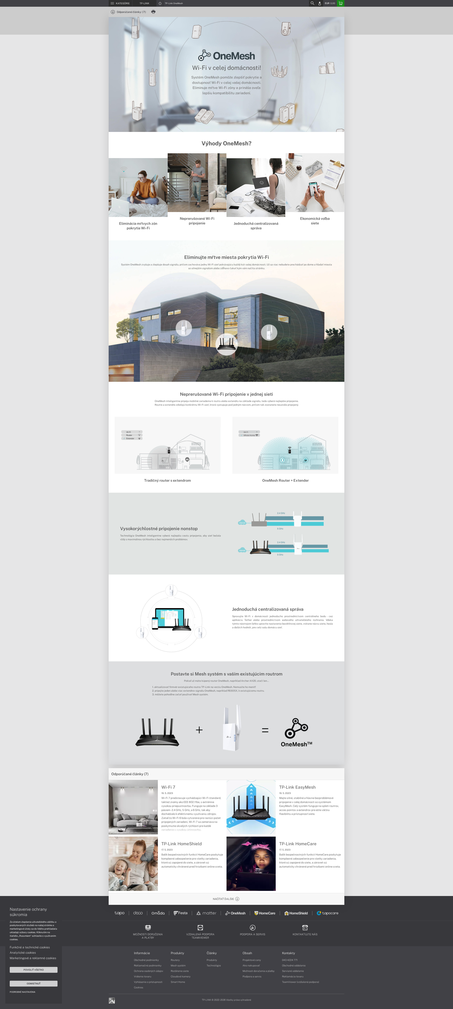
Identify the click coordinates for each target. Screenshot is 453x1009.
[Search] (312, 3)
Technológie (214, 965)
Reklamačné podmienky (147, 965)
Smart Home (178, 982)
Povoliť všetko (34, 969)
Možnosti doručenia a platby (258, 971)
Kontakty (288, 953)
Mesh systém (178, 965)
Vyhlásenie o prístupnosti (148, 982)
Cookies (138, 987)
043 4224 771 (290, 960)
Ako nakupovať (251, 965)
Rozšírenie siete (180, 971)
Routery (175, 960)
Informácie (142, 953)
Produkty (177, 953)
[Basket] (340, 3)
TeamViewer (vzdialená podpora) (300, 982)
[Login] (319, 3)
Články (212, 953)
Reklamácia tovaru (292, 976)
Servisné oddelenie (293, 971)
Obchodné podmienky (146, 960)
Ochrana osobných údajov (148, 971)
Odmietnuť (34, 983)
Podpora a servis (252, 976)
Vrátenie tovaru (142, 976)
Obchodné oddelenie (294, 965)
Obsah (247, 953)
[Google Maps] (112, 1000)
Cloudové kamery (180, 976)
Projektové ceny (252, 960)
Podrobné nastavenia (22, 992)
